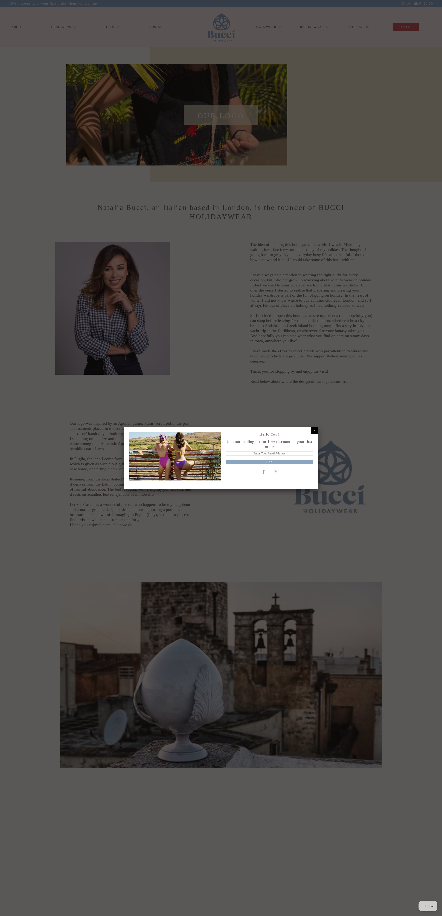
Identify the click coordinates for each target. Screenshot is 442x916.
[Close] (314, 430)
